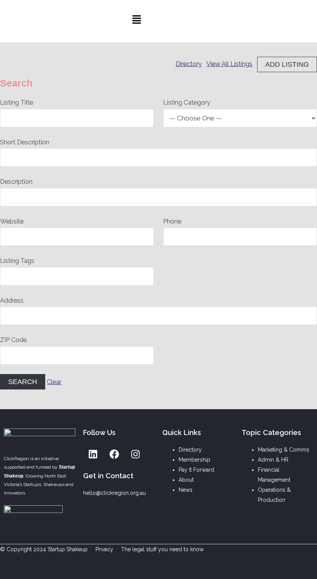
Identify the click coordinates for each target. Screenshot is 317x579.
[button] (136, 21)
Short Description (24, 142)
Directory (189, 64)
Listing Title (16, 102)
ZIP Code (13, 340)
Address (12, 300)
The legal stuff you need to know (162, 549)
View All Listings (229, 64)
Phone (172, 221)
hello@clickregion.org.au (114, 493)
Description (16, 181)
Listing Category (186, 102)
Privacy (104, 549)
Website (12, 221)
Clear (54, 382)
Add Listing (287, 64)
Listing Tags (17, 260)
